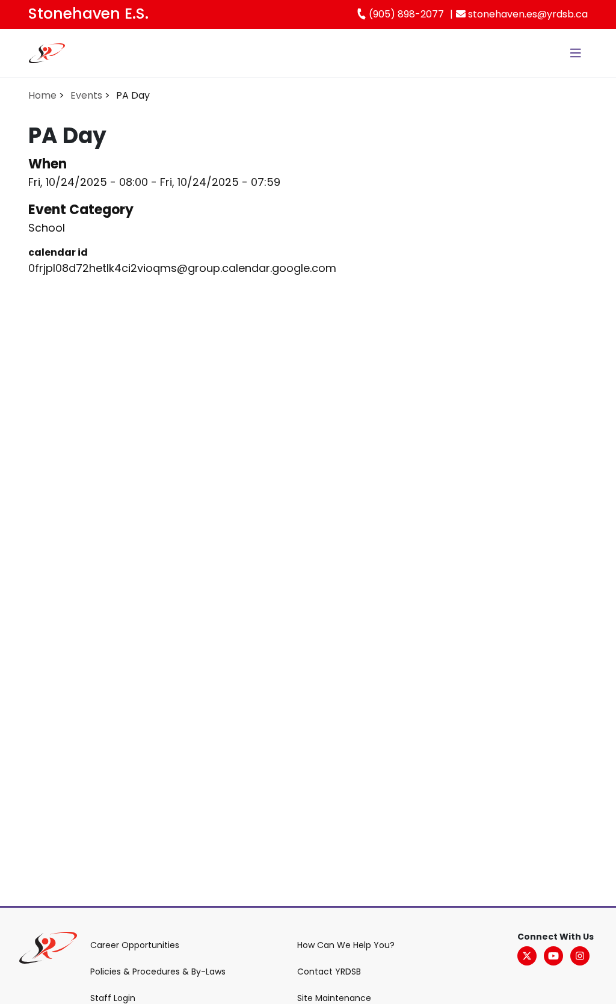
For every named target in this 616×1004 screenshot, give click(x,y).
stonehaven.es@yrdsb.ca (527, 14)
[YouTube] (553, 956)
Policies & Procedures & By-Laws (158, 972)
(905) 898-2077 (405, 14)
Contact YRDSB (329, 972)
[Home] (47, 53)
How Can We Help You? (346, 945)
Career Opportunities (134, 945)
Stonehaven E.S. (88, 13)
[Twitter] (527, 956)
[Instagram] (580, 956)
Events (86, 95)
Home (42, 95)
